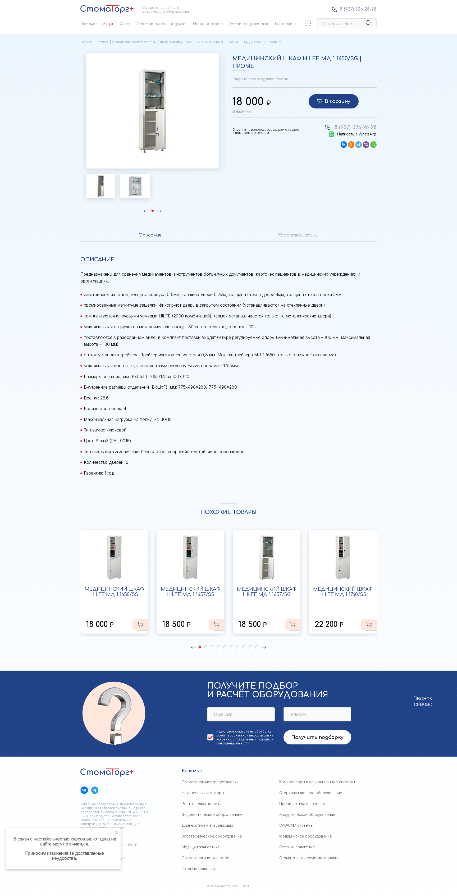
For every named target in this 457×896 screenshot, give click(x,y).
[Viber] (366, 144)
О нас (125, 24)
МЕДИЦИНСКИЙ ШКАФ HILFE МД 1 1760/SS (343, 591)
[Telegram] (358, 144)
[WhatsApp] (373, 144)
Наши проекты (208, 24)
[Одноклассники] (351, 144)
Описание (150, 235)
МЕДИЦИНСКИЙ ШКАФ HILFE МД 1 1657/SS (190, 591)
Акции (109, 24)
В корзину (337, 101)
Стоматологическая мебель (134, 42)
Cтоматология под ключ (162, 24)
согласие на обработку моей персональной (243, 733)
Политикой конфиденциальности (244, 741)
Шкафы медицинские (176, 42)
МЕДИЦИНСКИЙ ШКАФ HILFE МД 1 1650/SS (114, 591)
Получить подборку (317, 737)
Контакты (285, 24)
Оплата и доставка (249, 24)
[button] (146, 211)
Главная (86, 42)
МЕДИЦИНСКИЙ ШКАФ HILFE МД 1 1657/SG (266, 591)
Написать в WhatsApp (357, 134)
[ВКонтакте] (344, 144)
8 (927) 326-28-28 (358, 9)
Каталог (89, 24)
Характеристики (298, 235)
